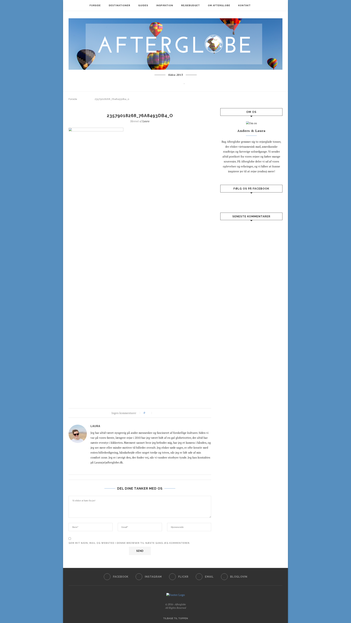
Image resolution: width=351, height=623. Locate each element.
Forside (95, 5)
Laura (145, 121)
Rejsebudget (190, 5)
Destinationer (119, 5)
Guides (143, 5)
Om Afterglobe (219, 5)
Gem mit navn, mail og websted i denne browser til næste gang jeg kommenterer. (129, 543)
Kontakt (244, 5)
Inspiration (164, 5)
